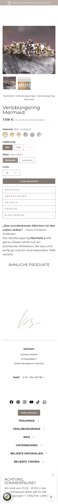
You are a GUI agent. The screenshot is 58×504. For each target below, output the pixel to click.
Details (11, 202)
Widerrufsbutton (29, 412)
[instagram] (25, 402)
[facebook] (12, 402)
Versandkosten (37, 120)
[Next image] (52, 69)
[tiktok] (38, 402)
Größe (6, 167)
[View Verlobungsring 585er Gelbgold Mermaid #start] (9, 83)
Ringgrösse (15, 215)
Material (12, 190)
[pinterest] (18, 402)
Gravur (11, 209)
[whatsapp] (45, 402)
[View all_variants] (24, 83)
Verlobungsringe (25, 95)
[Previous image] (6, 69)
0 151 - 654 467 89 (32, 377)
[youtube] (31, 402)
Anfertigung (16, 196)
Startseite (8, 95)
